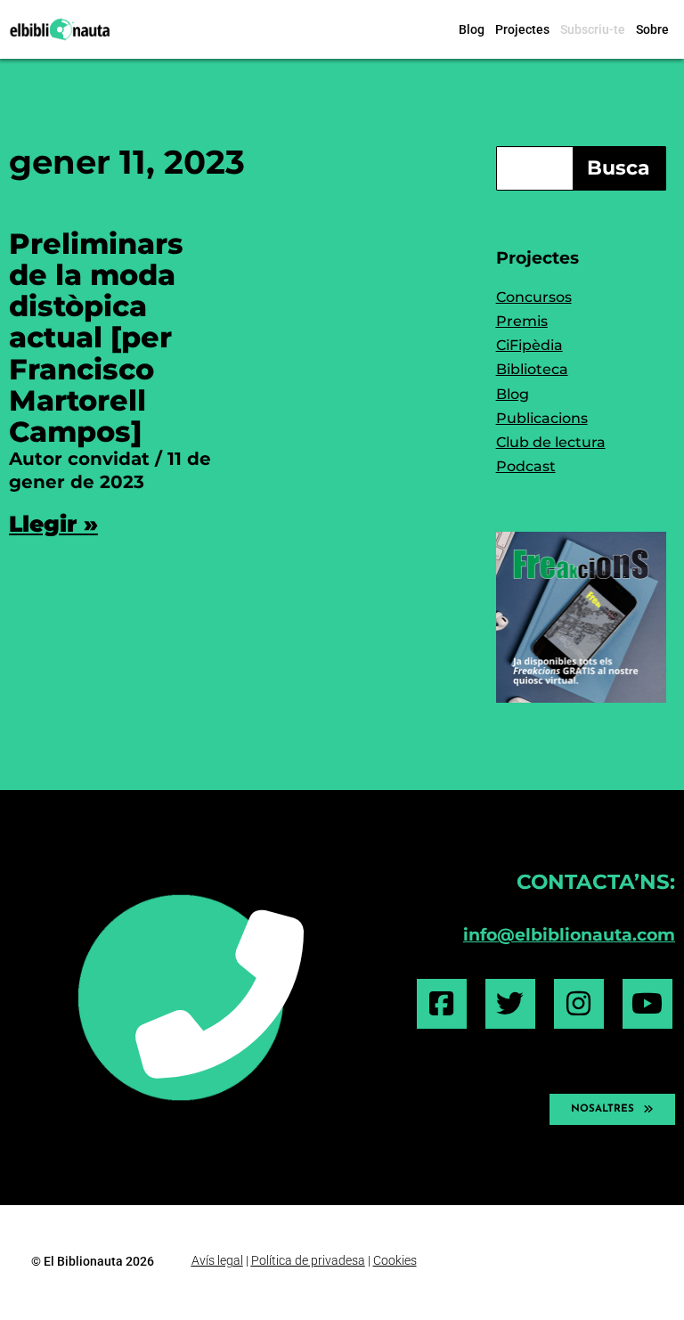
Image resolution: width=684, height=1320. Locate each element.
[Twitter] (510, 1003)
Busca (618, 168)
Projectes (522, 29)
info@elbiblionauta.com (569, 934)
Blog (471, 29)
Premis (522, 321)
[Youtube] (647, 1003)
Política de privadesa (308, 1260)
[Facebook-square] (441, 1003)
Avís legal (217, 1260)
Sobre (652, 29)
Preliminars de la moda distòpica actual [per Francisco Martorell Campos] (96, 337)
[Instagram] (579, 1003)
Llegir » (53, 523)
